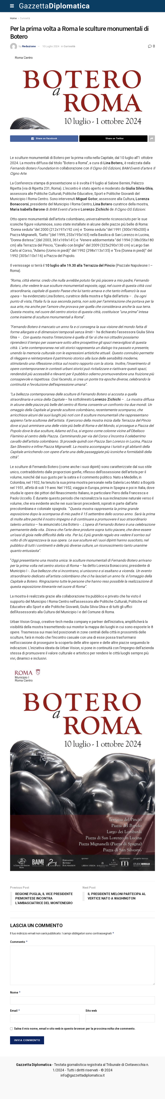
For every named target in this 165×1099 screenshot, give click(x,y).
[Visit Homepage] (54, 6)
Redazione (29, 46)
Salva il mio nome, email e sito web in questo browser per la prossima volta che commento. (74, 1028)
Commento (19, 942)
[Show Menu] (12, 6)
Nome (15, 992)
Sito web (91, 1010)
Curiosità (25, 18)
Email (15, 1010)
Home (13, 18)
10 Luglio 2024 (50, 46)
